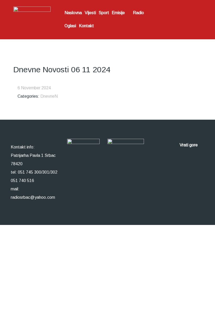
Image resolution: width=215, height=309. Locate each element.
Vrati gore (189, 145)
